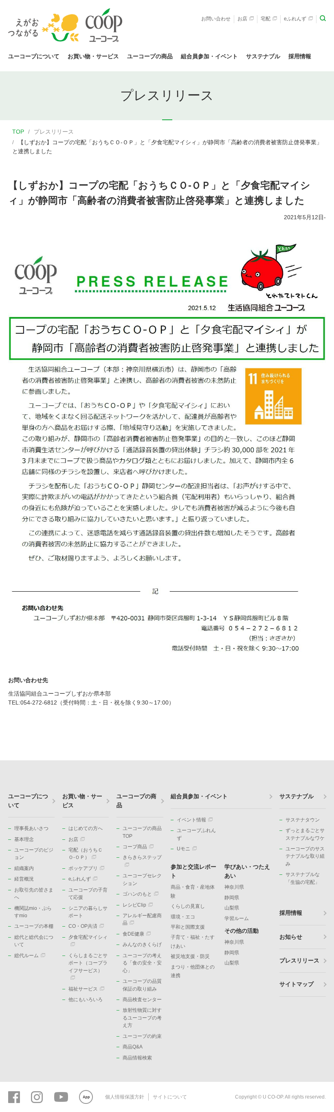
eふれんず (295, 19)
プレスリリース (54, 131)
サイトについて (170, 1097)
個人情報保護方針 (124, 1097)
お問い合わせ (216, 19)
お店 (242, 19)
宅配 (265, 19)
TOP (18, 131)
